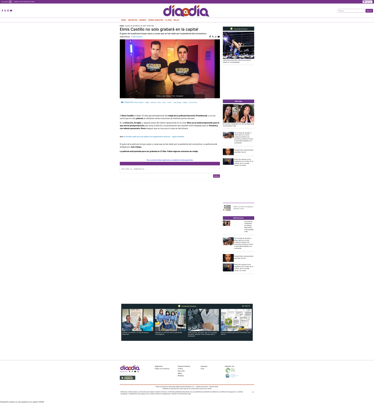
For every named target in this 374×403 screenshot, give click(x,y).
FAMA (123, 20)
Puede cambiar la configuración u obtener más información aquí (170, 394)
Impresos (204, 366)
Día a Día (181, 371)
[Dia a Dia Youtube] (11, 11)
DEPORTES (132, 20)
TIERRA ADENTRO (155, 20)
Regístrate (158, 366)
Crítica (180, 369)
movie (169, 102)
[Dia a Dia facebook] (3, 11)
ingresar (368, 2)
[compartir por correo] (218, 37)
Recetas (181, 376)
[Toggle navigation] (10, 2)
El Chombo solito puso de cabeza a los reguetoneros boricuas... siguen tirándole (154, 137)
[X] (132, 371)
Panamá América (184, 366)
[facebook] (129, 371)
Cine (202, 369)
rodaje (147, 102)
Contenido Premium (240, 29)
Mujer (180, 373)
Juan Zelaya (177, 102)
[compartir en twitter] (212, 37)
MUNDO (142, 20)
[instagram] (138, 371)
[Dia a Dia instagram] (8, 11)
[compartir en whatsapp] (215, 37)
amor (164, 102)
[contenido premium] (127, 378)
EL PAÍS (168, 20)
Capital (185, 102)
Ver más (245, 306)
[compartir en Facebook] (210, 37)
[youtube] (135, 371)
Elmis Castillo (138, 102)
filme (159, 102)
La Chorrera (193, 102)
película (153, 102)
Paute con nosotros (162, 369)
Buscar (369, 11)
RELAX (176, 20)
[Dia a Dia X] (5, 11)
